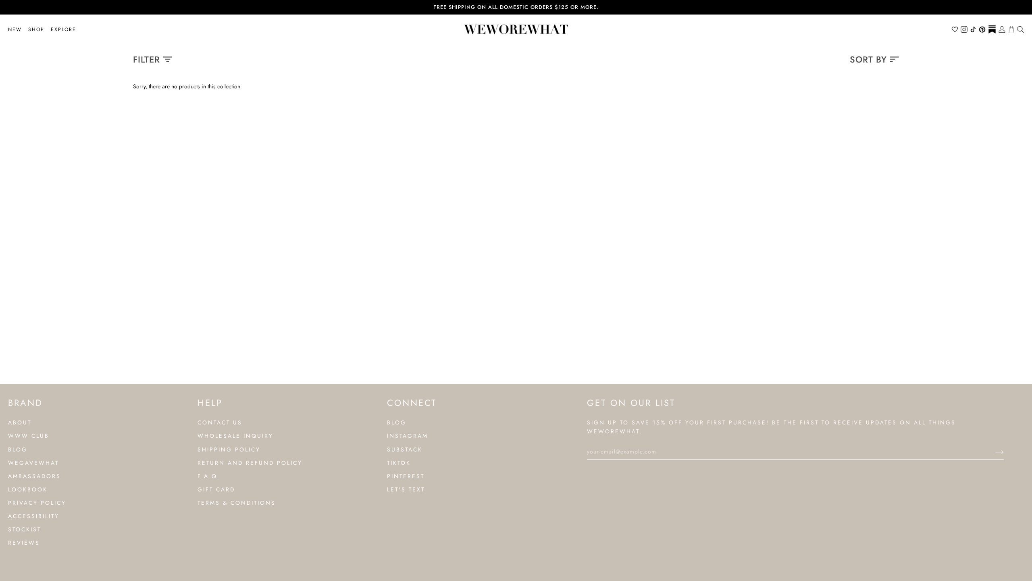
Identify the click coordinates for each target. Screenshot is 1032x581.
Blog (17, 449)
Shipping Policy (229, 449)
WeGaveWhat (33, 463)
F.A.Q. (209, 476)
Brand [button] (25, 402)
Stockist (24, 529)
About (19, 422)
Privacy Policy (37, 503)
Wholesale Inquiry (235, 436)
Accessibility (33, 516)
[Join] (993, 451)
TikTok (399, 463)
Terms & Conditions (237, 503)
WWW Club (28, 436)
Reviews (24, 543)
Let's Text (406, 489)
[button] (36, 29)
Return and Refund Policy (250, 463)
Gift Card (216, 489)
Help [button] (210, 402)
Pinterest (405, 476)
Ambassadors (34, 476)
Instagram (407, 436)
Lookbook (28, 489)
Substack (404, 449)
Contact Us (220, 422)
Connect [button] (412, 402)
